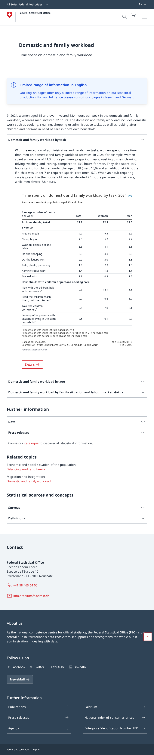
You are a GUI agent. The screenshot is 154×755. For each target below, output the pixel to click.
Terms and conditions (18, 749)
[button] (147, 637)
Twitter (39, 667)
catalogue (31, 443)
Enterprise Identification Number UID (111, 728)
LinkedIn (80, 667)
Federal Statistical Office (35, 13)
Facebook (18, 667)
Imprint (36, 749)
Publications (17, 707)
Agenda (13, 728)
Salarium (91, 707)
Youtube (59, 667)
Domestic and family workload (29, 481)
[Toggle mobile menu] (144, 17)
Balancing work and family (26, 469)
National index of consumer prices (109, 717)
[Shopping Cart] (133, 15)
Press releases (18, 717)
